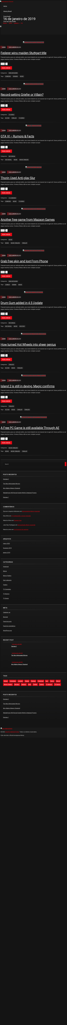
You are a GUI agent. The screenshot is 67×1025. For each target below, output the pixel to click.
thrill (29, 684)
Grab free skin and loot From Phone (24, 261)
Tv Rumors (49, 684)
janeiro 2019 (6, 552)
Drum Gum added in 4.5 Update (22, 303)
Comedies (8, 76)
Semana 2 (6, 479)
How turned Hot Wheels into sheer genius (28, 344)
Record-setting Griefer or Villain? (22, 94)
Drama (14, 284)
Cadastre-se (6, 612)
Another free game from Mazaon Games (28, 219)
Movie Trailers (24, 159)
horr (47, 681)
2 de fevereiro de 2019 (17, 653)
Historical (12, 156)
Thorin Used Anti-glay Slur (18, 178)
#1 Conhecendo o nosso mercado (21, 516)
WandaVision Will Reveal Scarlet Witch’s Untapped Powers (20, 493)
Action (7, 118)
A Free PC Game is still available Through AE (30, 428)
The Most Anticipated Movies (11, 483)
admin (4, 47)
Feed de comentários (9, 626)
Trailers (11, 364)
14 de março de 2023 (17, 644)
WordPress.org (7, 630)
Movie (22, 76)
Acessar (5, 617)
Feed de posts (7, 621)
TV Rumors (6, 594)
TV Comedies (12, 198)
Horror (52, 681)
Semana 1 (6, 497)
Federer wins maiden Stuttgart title (23, 53)
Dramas (15, 76)
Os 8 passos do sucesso (21, 529)
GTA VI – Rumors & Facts (17, 136)
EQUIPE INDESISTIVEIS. (12, 732)
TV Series (11, 114)
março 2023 (6, 543)
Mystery (22, 326)
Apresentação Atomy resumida (31, 511)
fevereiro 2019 (7, 548)
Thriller (14, 118)
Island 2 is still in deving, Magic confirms (27, 386)
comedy (7, 284)
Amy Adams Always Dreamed (11, 488)
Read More (6, 68)
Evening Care (17, 520)
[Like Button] (3, 64)
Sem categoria (13, 73)
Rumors (24, 684)
